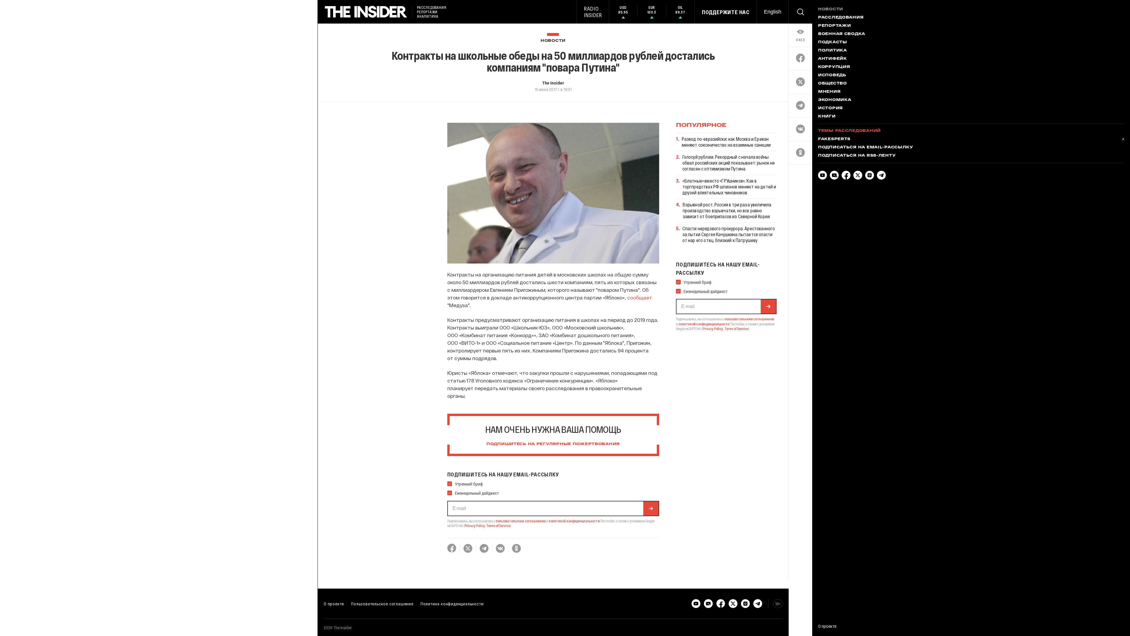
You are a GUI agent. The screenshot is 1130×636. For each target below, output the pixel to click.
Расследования (840, 17)
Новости (553, 40)
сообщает (639, 297)
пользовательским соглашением (521, 521)
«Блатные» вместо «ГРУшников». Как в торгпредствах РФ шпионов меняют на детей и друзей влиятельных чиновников (729, 186)
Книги (827, 116)
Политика (832, 50)
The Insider (553, 82)
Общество (832, 83)
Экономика (834, 100)
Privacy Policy (475, 526)
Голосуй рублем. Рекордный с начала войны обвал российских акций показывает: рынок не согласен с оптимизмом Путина (728, 162)
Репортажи (834, 26)
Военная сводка (841, 34)
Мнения (829, 92)
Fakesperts (834, 139)
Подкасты (832, 42)
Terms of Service (498, 526)
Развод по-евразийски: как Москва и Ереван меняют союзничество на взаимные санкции (726, 142)
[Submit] (651, 508)
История (830, 108)
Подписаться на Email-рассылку (865, 147)
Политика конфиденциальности (452, 603)
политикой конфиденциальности (574, 521)
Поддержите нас (726, 12)
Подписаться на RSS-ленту (856, 156)
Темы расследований (849, 131)
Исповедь (832, 75)
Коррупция (834, 67)
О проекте (334, 603)
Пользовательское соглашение (382, 603)
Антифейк (832, 59)
